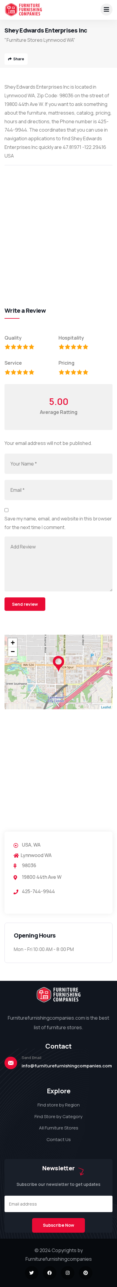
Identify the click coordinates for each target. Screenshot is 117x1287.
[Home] (23, 9)
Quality (13, 338)
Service (13, 363)
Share (18, 58)
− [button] (13, 651)
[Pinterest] (85, 1273)
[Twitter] (31, 1273)
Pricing (66, 363)
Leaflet (106, 707)
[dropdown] (106, 10)
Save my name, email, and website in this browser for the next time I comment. (58, 523)
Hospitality (71, 338)
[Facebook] (49, 1273)
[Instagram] (67, 1273)
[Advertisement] (58, 229)
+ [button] (13, 642)
